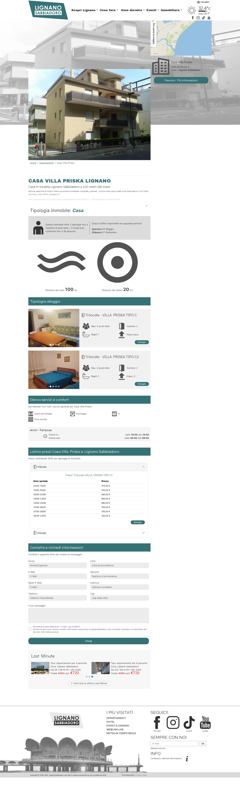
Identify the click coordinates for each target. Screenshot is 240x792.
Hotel (110, 721)
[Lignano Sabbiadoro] (67, 720)
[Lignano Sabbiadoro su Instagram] (198, 17)
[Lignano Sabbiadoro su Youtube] (209, 17)
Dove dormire (132, 10)
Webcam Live (114, 729)
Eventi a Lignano (117, 725)
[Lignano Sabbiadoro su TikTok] (203, 17)
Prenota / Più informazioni (181, 80)
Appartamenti (46, 162)
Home (33, 162)
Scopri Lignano (83, 10)
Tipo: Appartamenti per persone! (68, 663)
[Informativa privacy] (50, 632)
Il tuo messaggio (37, 605)
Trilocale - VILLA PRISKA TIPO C (111, 314)
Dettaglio (142, 342)
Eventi (151, 10)
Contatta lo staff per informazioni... (167, 758)
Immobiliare (171, 10)
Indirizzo (94, 582)
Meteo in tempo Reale (121, 733)
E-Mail (31, 572)
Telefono (33, 593)
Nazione (94, 572)
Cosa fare (108, 10)
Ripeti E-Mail (35, 582)
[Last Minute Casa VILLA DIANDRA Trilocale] (101, 667)
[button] (87, 676)
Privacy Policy (141, 775)
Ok (202, 743)
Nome (31, 561)
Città (92, 561)
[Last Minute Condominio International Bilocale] (40, 667)
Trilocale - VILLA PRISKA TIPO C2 (112, 356)
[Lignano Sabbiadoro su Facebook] (192, 17)
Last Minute (101, 683)
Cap (92, 593)
